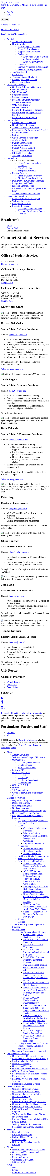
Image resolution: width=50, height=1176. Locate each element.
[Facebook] (25, 698)
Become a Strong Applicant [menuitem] (30, 69)
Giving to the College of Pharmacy (27, 793)
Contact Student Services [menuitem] (23, 150)
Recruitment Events (32, 851)
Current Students (14, 228)
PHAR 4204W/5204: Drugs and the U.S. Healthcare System (35, 1025)
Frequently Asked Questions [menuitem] (24, 79)
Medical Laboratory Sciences (25, 1061)
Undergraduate (18, 929)
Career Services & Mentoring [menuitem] (25, 138)
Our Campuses (18, 760)
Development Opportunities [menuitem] (30, 208)
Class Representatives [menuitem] (21, 145)
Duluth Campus (25, 765)
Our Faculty (23, 777)
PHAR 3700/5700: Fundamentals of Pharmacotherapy (31, 1000)
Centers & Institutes (15, 1086)
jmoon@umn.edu (16, 596)
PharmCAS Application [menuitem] (28, 49)
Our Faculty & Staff (21, 772)
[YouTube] (25, 706)
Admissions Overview (33, 848)
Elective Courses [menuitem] (19, 173)
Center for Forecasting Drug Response (29, 1101)
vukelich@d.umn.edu (18, 439)
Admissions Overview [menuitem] (22, 41)
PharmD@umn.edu (9, 264)
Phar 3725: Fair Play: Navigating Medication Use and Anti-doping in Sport (35, 1018)
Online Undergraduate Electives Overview (33, 935)
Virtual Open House (32, 853)
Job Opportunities (20, 790)
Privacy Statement (26, 745)
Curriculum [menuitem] (12, 158)
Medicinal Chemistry (21, 1063)
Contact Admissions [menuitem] (21, 82)
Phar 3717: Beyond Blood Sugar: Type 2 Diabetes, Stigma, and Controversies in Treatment (36, 1009)
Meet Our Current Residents (30, 858)
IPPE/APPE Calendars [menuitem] (22, 153)
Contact (15, 795)
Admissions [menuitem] (12, 39)
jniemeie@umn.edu (17, 642)
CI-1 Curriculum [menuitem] (25, 168)
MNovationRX (19, 1162)
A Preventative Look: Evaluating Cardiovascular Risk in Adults (35, 866)
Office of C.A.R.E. (20, 785)
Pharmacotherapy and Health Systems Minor (30, 1047)
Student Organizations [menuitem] (22, 143)
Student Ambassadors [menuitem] (21, 102)
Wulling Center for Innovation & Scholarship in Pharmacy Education (27, 1125)
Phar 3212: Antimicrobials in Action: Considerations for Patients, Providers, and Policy (35, 991)
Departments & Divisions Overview (28, 1056)
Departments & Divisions (18, 1053)
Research (11, 1129)
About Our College (20, 755)
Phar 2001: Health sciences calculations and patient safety (35, 967)
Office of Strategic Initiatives (24, 1071)
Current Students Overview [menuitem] (24, 122)
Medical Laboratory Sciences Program (29, 810)
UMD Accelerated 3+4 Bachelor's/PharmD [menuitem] (22, 106)
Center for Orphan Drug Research (27, 1106)
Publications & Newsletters (24, 1172)
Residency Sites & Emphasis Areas (33, 856)
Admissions (23, 846)
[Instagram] (25, 700)
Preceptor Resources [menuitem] (21, 206)
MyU (9, 14)
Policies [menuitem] (15, 135)
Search (5, 20)
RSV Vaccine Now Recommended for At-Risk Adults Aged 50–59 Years (35, 906)
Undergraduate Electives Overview (33, 1043)
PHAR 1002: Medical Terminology (33, 945)
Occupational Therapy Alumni (25, 1152)
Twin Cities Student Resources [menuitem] (25, 127)
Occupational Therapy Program (26, 813)
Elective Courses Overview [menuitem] (30, 176)
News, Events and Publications (31, 861)
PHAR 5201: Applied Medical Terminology (32, 1031)
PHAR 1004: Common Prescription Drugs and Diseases (33, 960)
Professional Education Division (26, 1084)
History (15, 787)
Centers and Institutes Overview (26, 1089)
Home (9, 225)
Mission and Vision (31, 833)
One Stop (11, 12)
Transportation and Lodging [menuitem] (24, 77)
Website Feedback (15, 682)
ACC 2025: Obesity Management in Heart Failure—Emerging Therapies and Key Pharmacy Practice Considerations (32, 877)
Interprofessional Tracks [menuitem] (22, 183)
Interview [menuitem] (22, 64)
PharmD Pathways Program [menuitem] (24, 117)
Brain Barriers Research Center (26, 1091)
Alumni (21, 919)
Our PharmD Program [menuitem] (16, 84)
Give (24, 34)
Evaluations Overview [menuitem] (33, 62)
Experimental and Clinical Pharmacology (30, 1058)
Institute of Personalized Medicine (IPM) (30, 1119)
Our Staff (22, 775)
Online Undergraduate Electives (32, 932)
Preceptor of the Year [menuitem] (21, 203)
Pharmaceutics (18, 1076)
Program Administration (33, 843)
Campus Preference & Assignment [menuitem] (33, 67)
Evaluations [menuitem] (23, 54)
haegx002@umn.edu (18, 508)
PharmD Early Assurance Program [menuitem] (27, 110)
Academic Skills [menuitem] (19, 140)
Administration (24, 782)
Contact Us (12, 684)
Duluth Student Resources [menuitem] (23, 125)
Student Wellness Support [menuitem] (23, 148)
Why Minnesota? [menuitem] (19, 92)
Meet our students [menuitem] (20, 97)
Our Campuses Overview (29, 762)
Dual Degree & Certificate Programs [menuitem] (28, 181)
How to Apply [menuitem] (18, 44)
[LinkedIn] (25, 703)
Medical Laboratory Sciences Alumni (28, 1149)
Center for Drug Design (22, 1099)
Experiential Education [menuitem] (17, 196)
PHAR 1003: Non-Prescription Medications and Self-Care (36, 952)
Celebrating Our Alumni (22, 1160)
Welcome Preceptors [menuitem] (21, 201)
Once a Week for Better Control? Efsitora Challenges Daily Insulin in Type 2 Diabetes (36, 898)
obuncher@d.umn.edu (19, 552)
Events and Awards (20, 1157)
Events (15, 1170)
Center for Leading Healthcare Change (29, 1104)
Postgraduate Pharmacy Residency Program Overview (33, 821)
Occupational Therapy (22, 1066)
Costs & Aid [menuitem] (17, 74)
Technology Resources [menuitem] (22, 155)
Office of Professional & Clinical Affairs (30, 1068)
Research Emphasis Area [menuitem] (23, 186)
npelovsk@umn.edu (18, 334)
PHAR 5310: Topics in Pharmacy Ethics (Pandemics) (33, 1038)
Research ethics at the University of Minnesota (21, 713)
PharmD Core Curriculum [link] (23, 160)
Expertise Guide (19, 1139)
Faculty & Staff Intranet (11, 34)
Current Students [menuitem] (14, 120)
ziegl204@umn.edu (17, 391)
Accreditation (12, 687)
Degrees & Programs (16, 798)
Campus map (7, 282)
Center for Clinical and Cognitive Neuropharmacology (26, 1095)
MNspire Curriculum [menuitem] (27, 170)
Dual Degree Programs (22, 805)
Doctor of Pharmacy (10, 29)
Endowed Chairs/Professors (24, 1137)
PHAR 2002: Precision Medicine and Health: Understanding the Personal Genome (35, 976)
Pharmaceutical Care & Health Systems (29, 1074)
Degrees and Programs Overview (26, 800)
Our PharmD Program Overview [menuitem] (26, 87)
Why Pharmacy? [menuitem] (19, 89)
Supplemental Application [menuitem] (29, 51)
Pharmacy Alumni (20, 1155)
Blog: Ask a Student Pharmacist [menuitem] (26, 100)
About (9, 752)
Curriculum (28, 841)
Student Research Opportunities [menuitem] (26, 193)
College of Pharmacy (10, 24)
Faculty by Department (28, 780)
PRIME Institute (19, 1122)
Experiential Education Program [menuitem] (26, 198)
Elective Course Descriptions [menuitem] (30, 178)
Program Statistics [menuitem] (20, 95)
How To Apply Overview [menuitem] (29, 46)
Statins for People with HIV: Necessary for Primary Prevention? (35, 914)
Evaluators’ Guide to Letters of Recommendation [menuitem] (35, 58)
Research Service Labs (22, 1134)
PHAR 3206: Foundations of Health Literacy (36, 983)
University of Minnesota (27, 740)
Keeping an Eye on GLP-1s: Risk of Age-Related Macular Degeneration (35, 889)
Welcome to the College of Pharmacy (28, 757)
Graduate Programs (20, 808)
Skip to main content (10, 2)
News (9, 1165)
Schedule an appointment (12, 369)
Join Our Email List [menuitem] (20, 72)
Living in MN (18, 770)
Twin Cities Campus (27, 767)
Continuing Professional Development (29, 1051)
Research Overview (21, 1132)
